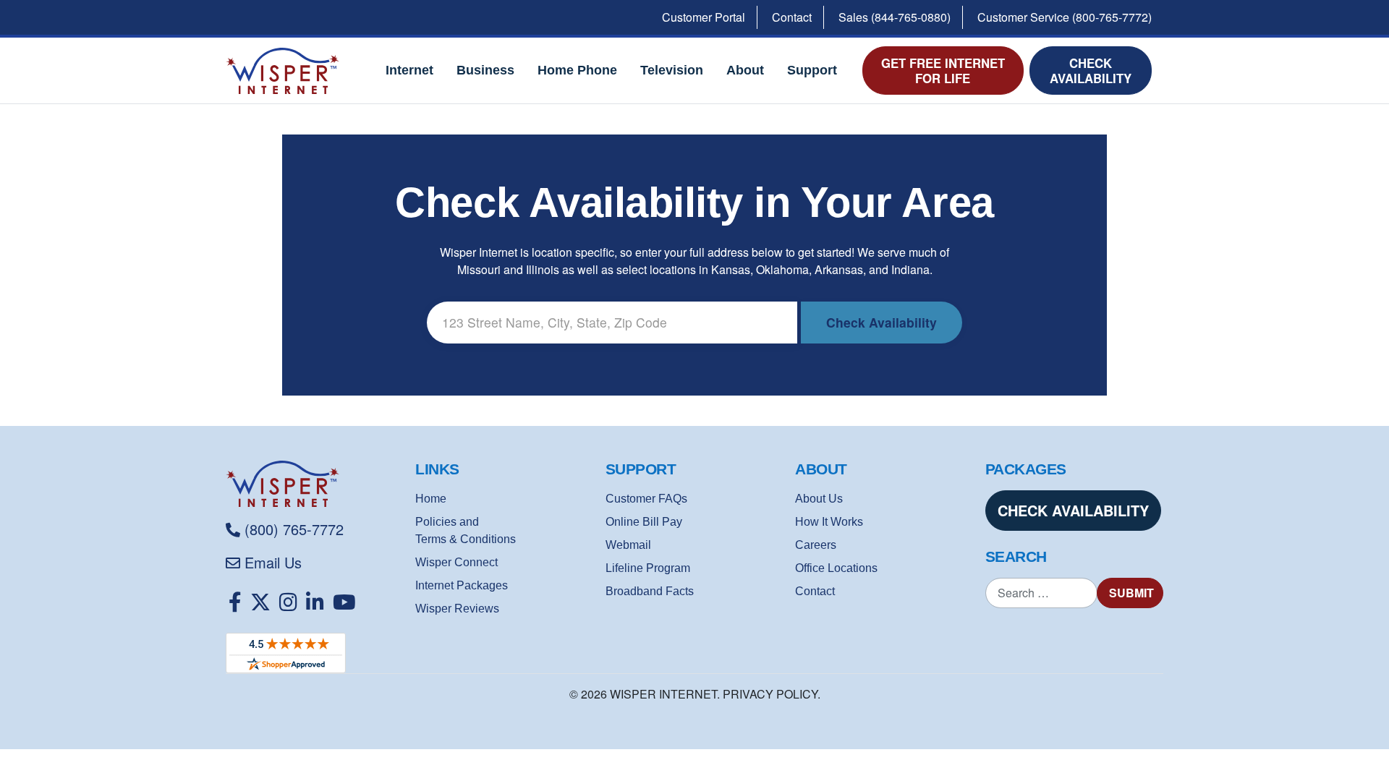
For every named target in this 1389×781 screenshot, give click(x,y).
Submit (1131, 592)
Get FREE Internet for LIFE (943, 70)
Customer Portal (703, 17)
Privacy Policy (770, 694)
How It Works (829, 522)
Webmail (628, 545)
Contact (792, 17)
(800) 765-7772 (294, 528)
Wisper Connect (456, 562)
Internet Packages (461, 585)
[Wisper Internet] (315, 484)
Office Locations (836, 568)
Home (430, 498)
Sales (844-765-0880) (894, 17)
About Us (819, 498)
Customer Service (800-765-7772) (1064, 17)
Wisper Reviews (457, 608)
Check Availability (1090, 70)
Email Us (273, 562)
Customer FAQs (646, 498)
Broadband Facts (650, 591)
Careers (815, 545)
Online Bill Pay (644, 522)
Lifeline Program (648, 568)
